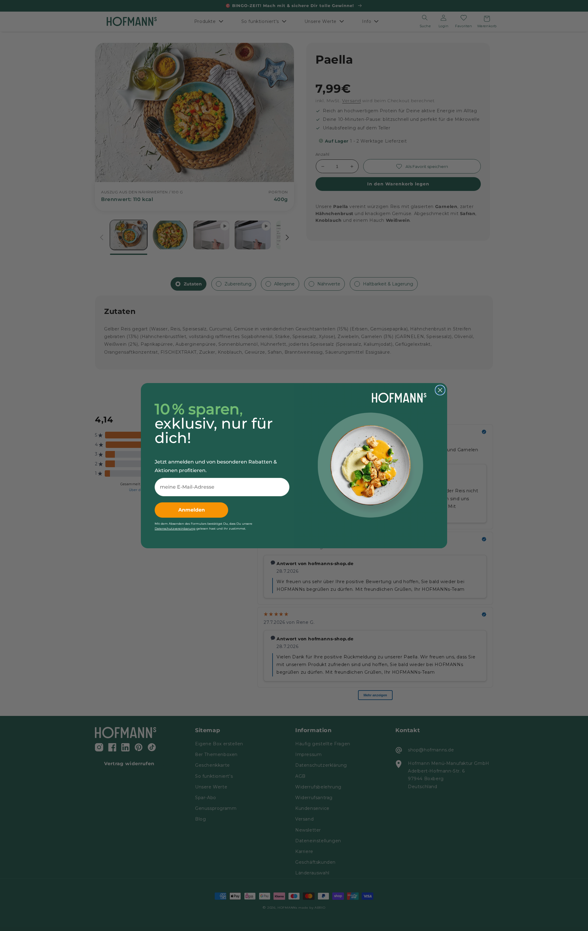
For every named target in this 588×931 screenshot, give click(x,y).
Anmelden (191, 510)
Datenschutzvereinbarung (175, 529)
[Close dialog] (440, 390)
